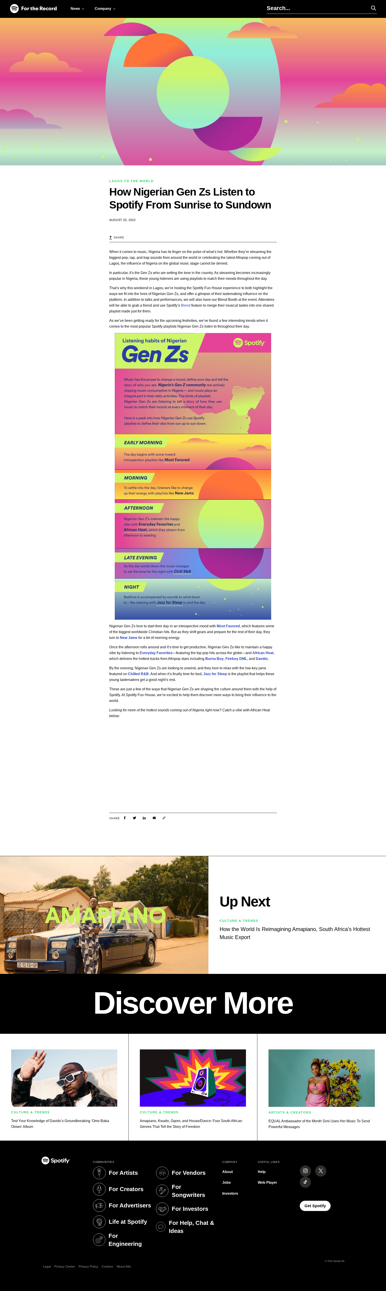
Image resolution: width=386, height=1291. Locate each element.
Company (103, 9)
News (75, 9)
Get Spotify (317, 1205)
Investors (230, 1193)
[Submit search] (371, 8)
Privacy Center (64, 1266)
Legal (47, 1266)
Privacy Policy (88, 1266)
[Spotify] (33, 9)
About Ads (124, 1266)
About (227, 1172)
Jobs (226, 1182)
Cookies (107, 1266)
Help (262, 1172)
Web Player (267, 1182)
